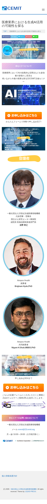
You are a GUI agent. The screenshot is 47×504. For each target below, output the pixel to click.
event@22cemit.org (26, 429)
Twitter (15, 36)
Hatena (22, 36)
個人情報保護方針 (9, 476)
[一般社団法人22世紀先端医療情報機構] (12, 8)
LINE (35, 36)
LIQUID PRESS (30, 491)
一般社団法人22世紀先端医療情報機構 (23, 489)
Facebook (7, 36)
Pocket (29, 36)
